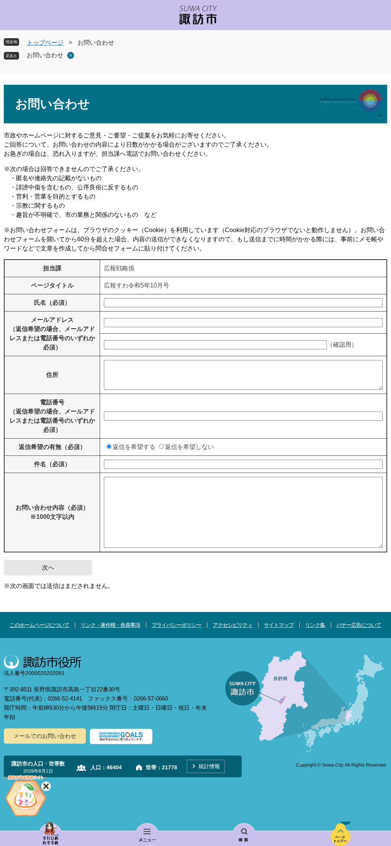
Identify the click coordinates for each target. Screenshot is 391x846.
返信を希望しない (189, 447)
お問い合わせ (45, 55)
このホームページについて (39, 625)
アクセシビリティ (232, 625)
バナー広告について (358, 625)
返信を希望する (134, 447)
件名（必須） (52, 464)
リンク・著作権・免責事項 (110, 625)
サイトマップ (279, 625)
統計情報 (209, 766)
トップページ (45, 42)
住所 (52, 374)
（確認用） (342, 344)
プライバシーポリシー (176, 625)
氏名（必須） (52, 302)
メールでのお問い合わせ (44, 736)
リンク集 (315, 625)
